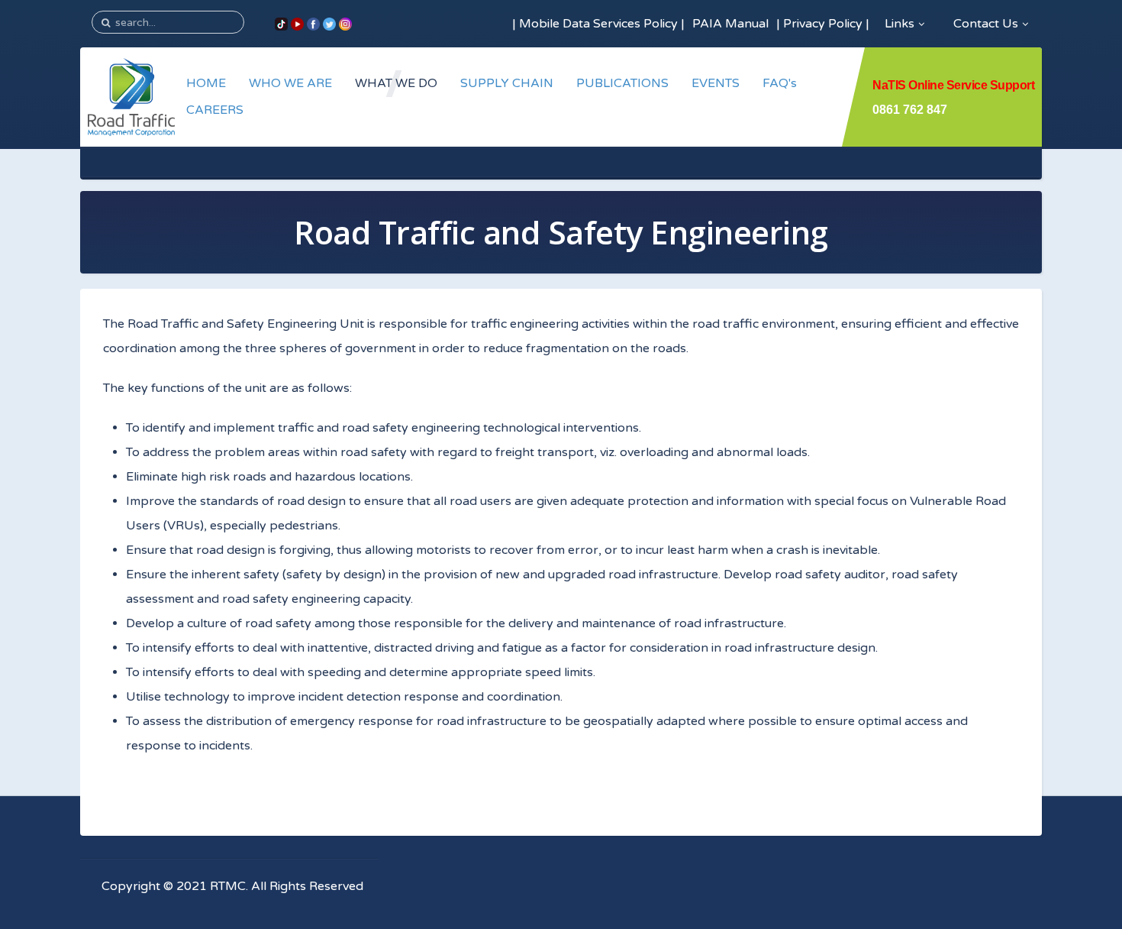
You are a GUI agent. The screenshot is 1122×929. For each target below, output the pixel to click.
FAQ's (780, 83)
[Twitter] (329, 23)
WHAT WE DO (396, 83)
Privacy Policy (822, 23)
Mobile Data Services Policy (598, 23)
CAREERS (214, 110)
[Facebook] (313, 23)
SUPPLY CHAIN (506, 83)
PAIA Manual (730, 23)
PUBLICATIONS (622, 83)
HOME (206, 83)
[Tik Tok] (281, 23)
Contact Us (985, 23)
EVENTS (716, 83)
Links (899, 23)
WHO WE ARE (290, 83)
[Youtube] (297, 23)
